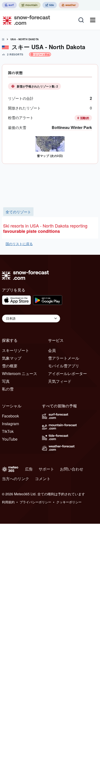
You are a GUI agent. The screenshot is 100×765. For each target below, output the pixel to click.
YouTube (9, 439)
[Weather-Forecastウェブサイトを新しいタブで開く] (69, 5)
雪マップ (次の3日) (50, 156)
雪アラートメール (63, 358)
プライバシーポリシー (35, 502)
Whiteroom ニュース (19, 373)
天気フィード (59, 381)
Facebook (10, 416)
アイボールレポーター (67, 373)
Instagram (10, 423)
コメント (42, 478)
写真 (6, 381)
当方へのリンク (15, 478)
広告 (29, 469)
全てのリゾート (18, 211)
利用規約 (8, 502)
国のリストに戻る (19, 243)
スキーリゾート (15, 350)
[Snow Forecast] (25, 20)
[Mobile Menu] (92, 20)
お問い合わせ (71, 469)
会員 (52, 350)
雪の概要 (9, 366)
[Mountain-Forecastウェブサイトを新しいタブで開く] (30, 5)
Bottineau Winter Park (72, 127)
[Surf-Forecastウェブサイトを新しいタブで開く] (9, 5)
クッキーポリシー (69, 502)
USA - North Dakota (24, 39)
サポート (46, 469)
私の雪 (8, 389)
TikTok (8, 431)
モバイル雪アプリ (63, 366)
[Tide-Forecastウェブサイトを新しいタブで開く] (49, 5)
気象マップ (11, 358)
